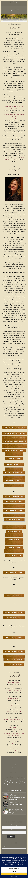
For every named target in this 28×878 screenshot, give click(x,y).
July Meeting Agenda (14, 539)
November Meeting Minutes (14, 505)
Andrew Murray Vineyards (14, 690)
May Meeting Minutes (14, 453)
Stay (4, 853)
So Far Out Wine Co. (14, 735)
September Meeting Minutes (14, 526)
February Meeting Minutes (14, 472)
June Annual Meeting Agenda (14, 450)
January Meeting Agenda (14, 485)
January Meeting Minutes (14, 480)
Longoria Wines (14, 743)
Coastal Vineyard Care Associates (14, 733)
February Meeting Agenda (14, 477)
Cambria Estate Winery (14, 698)
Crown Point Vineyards (14, 682)
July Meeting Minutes (14, 534)
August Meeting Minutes (14, 659)
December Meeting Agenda (14, 501)
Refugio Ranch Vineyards (14, 712)
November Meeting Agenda (14, 510)
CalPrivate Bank (14, 706)
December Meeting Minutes (14, 496)
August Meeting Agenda (14, 664)
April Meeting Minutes (14, 464)
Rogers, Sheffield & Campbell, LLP (14, 719)
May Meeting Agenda (14, 458)
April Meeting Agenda (14, 469)
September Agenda (14, 531)
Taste (5, 846)
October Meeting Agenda (14, 519)
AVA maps (14, 118)
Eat (4, 850)
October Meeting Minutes (14, 515)
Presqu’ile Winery (14, 751)
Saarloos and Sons (14, 727)
